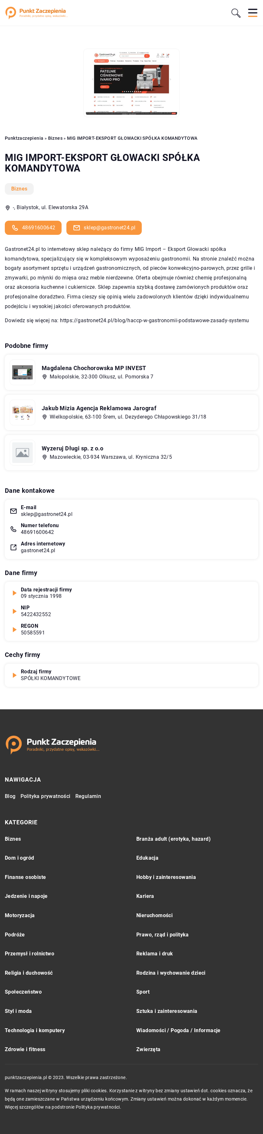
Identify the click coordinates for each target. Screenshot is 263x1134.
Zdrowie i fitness (25, 1049)
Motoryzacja (20, 915)
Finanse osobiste (25, 877)
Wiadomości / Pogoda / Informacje (178, 1030)
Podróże (15, 935)
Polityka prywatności (46, 796)
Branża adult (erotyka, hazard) (173, 839)
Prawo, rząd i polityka (162, 935)
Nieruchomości (154, 915)
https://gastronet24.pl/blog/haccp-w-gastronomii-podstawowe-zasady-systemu (154, 320)
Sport (142, 992)
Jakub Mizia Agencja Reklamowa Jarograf (99, 408)
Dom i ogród (19, 858)
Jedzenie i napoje (26, 896)
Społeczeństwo (23, 992)
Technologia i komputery (35, 1030)
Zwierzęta (148, 1049)
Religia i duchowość (29, 973)
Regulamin (88, 796)
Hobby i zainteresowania (166, 877)
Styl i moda (18, 1011)
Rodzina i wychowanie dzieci (171, 973)
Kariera (145, 896)
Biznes (19, 189)
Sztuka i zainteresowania (167, 1011)
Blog (10, 796)
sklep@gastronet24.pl (109, 228)
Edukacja (147, 858)
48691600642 (38, 228)
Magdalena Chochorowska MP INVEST (94, 368)
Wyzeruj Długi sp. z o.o (72, 448)
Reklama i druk (154, 954)
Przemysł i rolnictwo (29, 954)
